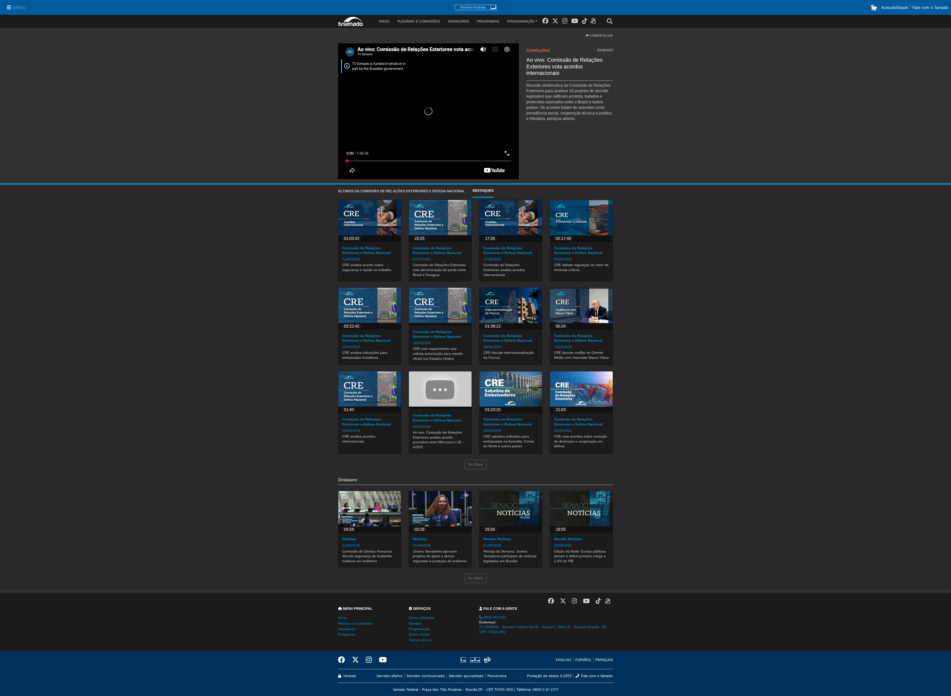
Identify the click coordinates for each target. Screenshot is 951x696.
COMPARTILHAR (601, 35)
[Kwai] (594, 22)
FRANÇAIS (604, 660)
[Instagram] (564, 21)
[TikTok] (584, 21)
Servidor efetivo (389, 676)
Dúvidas (415, 623)
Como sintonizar (421, 618)
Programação (521, 21)
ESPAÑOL (583, 660)
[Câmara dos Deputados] (464, 660)
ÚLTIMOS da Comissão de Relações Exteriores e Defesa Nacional (401, 191)
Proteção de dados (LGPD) (549, 676)
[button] (875, 7)
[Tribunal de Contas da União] (486, 660)
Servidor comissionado (425, 676)
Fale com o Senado (930, 7)
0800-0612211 (494, 617)
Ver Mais (475, 464)
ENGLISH (563, 660)
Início (342, 618)
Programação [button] (419, 629)
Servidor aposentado (466, 676)
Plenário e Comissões (418, 21)
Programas (488, 21)
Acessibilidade (894, 7)
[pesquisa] (611, 21)
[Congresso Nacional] (475, 660)
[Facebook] (545, 21)
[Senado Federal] (475, 7)
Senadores (458, 21)
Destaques (483, 191)
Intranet (349, 676)
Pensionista (496, 676)
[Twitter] (555, 21)
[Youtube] (574, 21)
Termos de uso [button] (420, 640)
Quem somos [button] (419, 634)
